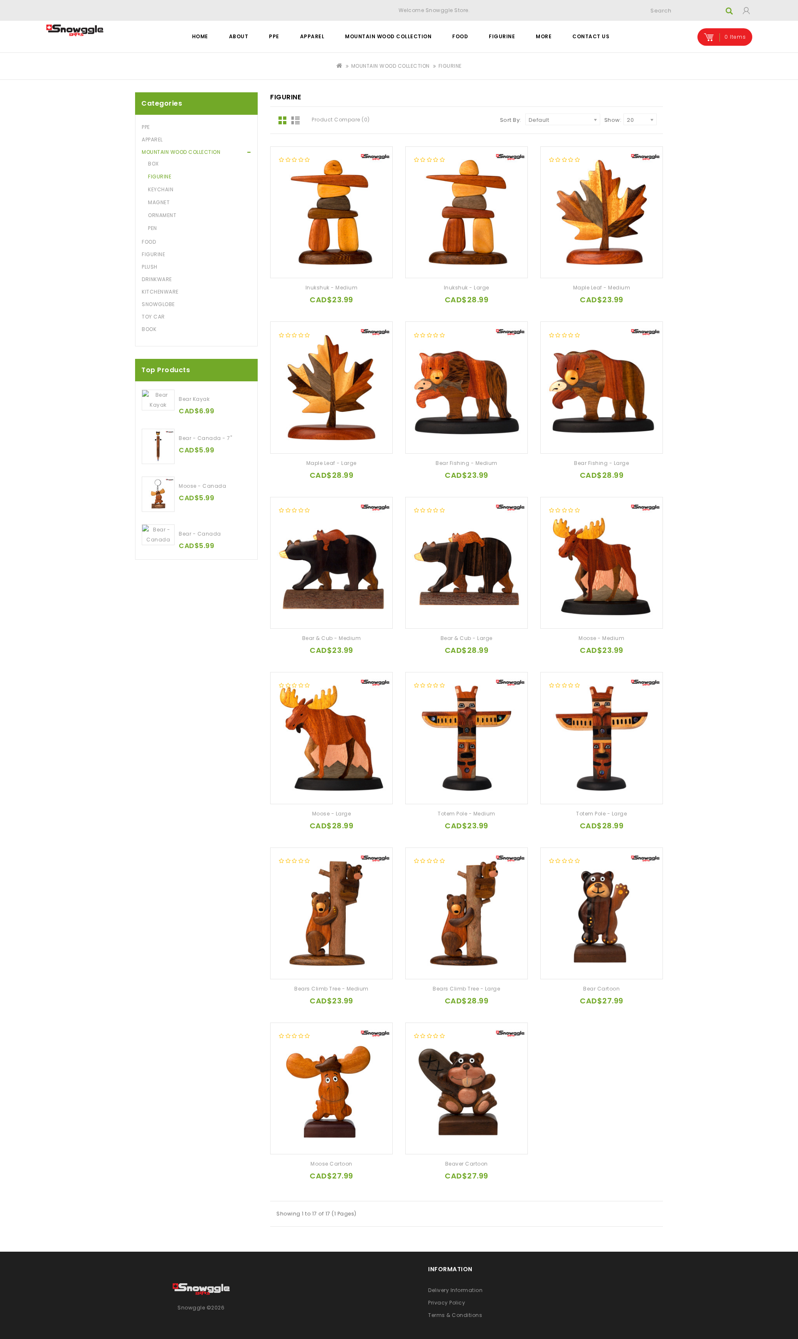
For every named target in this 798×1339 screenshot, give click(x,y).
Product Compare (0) (341, 119)
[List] (297, 120)
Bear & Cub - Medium (331, 638)
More (544, 36)
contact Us (590, 36)
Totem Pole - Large (601, 813)
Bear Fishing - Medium (467, 463)
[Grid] (282, 120)
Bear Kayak (194, 399)
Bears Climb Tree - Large (466, 988)
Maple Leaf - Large (331, 463)
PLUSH (150, 266)
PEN (152, 228)
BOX (153, 163)
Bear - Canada (200, 533)
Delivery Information (455, 1290)
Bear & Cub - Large (467, 638)
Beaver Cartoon (466, 1163)
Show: (613, 120)
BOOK (149, 329)
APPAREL (312, 36)
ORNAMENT (162, 215)
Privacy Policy (446, 1302)
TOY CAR (153, 316)
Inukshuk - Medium (331, 287)
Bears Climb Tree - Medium (331, 988)
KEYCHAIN (160, 189)
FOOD (460, 36)
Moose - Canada (202, 485)
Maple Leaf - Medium (602, 287)
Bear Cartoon (601, 988)
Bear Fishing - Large (601, 463)
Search (729, 10)
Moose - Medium (601, 638)
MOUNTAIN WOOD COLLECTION (388, 36)
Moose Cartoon (331, 1163)
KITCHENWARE (160, 291)
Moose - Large (331, 813)
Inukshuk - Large (466, 287)
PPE (274, 36)
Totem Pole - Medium (466, 813)
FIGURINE (502, 36)
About (239, 36)
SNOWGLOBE (158, 304)
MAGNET (159, 202)
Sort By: (510, 120)
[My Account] (746, 10)
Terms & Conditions (455, 1315)
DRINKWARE (157, 279)
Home (200, 36)
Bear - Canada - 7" (205, 438)
